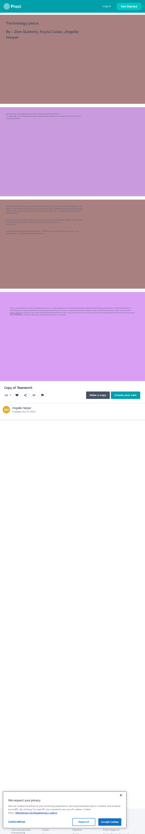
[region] (65, 809)
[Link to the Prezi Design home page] (17, 6)
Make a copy (98, 395)
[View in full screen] (139, 20)
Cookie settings (16, 821)
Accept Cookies (110, 822)
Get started (129, 6)
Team (45, 830)
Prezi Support (111, 830)
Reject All (84, 822)
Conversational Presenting (20, 831)
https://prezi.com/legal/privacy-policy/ (36, 813)
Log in (107, 6)
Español (77, 830)
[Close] (121, 795)
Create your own (126, 395)
